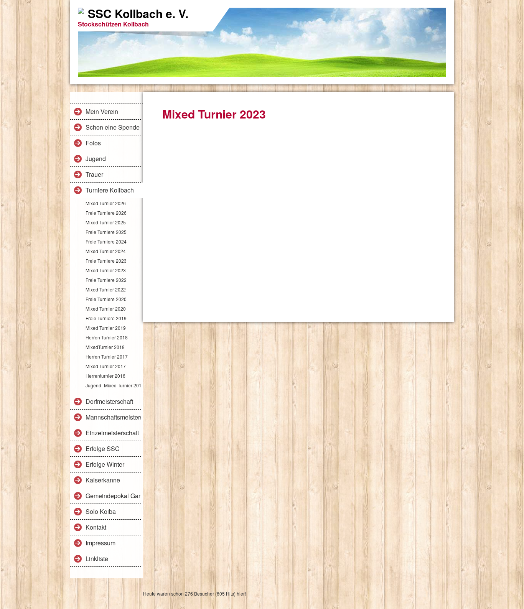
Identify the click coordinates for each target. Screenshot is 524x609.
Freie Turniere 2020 (106, 299)
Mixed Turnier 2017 (106, 366)
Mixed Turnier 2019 (106, 327)
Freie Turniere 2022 (106, 280)
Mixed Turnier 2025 (106, 222)
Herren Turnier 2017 (107, 356)
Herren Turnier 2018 (107, 337)
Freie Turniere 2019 (106, 318)
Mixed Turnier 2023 (106, 270)
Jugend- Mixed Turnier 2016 (113, 385)
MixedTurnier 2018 (105, 347)
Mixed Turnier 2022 (106, 289)
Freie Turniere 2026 (106, 212)
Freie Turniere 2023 (106, 260)
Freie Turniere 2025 (106, 232)
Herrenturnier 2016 (105, 375)
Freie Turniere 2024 (106, 241)
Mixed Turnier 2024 (106, 251)
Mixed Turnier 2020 (106, 308)
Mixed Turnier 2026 (106, 203)
